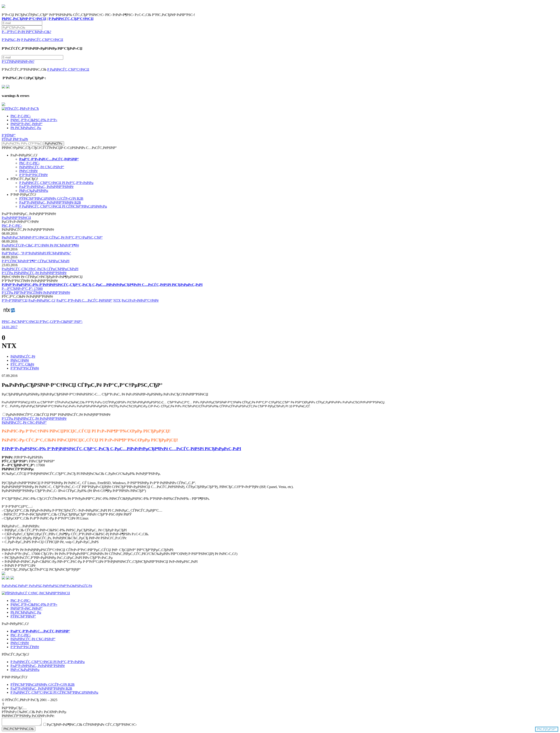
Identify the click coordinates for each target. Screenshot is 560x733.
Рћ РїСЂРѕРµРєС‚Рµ (25, 128)
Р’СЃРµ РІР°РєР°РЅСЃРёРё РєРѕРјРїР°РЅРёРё (36, 292)
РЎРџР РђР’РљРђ (15, 139)
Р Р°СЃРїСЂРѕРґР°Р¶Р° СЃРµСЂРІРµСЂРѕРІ (35, 261)
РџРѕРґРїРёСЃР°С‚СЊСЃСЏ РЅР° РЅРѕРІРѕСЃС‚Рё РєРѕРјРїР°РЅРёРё (58, 414)
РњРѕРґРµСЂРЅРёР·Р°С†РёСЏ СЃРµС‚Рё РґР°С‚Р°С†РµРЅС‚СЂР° (52, 237)
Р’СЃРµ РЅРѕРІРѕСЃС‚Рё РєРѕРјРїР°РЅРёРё (34, 273)
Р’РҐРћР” (9, 135)
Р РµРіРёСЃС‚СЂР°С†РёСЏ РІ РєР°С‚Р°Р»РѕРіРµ (56, 183)
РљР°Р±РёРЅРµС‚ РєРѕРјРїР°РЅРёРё (46, 187)
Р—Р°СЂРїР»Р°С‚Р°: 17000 (22, 288)
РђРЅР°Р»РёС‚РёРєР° (26, 124)
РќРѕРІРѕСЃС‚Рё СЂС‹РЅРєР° (41, 167)
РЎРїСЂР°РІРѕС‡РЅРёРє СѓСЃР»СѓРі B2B (51, 198)
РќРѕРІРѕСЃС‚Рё (22, 356)
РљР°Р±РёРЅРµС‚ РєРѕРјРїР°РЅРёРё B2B (50, 202)
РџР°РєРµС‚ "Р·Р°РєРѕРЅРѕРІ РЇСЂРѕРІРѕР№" (36, 253)
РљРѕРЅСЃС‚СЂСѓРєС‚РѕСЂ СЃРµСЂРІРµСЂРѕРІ (40, 269)
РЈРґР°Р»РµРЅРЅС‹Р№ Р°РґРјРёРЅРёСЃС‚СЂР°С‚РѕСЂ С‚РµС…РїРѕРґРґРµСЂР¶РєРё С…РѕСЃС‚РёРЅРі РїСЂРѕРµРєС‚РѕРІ (121, 448)
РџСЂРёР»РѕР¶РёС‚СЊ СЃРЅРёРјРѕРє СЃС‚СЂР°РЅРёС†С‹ (92, 724)
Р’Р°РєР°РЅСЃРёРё (33, 175)
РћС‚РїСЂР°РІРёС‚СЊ (19, 729)
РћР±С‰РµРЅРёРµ (33, 190)
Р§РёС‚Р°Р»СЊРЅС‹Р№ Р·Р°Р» (33, 120)
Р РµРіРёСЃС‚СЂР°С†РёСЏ (71, 19)
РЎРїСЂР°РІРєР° (23, 616)
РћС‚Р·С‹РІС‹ (20, 116)
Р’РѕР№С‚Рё (11, 40)
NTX (117, 300)
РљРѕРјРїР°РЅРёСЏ (16, 218)
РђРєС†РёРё (28, 171)
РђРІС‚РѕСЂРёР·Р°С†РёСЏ (24, 19)
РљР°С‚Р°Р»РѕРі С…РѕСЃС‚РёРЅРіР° (84, 300)
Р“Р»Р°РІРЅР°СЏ (15, 300)
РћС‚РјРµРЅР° (546, 729)
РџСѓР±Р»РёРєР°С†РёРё (140, 300)
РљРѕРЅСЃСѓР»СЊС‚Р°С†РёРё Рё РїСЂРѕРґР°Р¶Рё (40, 245)
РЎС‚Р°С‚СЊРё (22, 364)
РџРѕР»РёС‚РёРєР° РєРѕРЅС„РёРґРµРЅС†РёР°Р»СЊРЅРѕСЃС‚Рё (47, 586)
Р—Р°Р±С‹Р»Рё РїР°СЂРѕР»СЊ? (26, 32)
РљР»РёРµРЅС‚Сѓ (42, 300)
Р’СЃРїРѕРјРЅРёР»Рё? (18, 61)
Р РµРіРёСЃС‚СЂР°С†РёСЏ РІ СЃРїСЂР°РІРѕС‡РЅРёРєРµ (63, 206)
